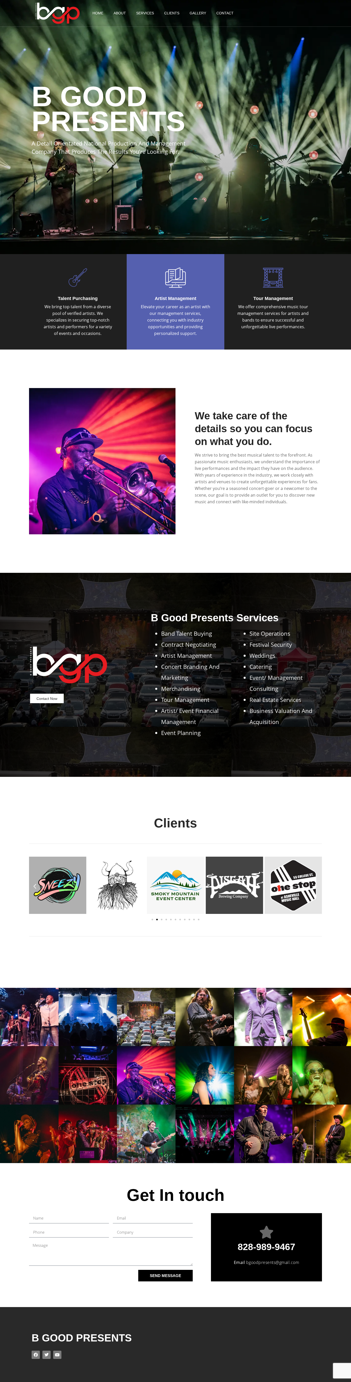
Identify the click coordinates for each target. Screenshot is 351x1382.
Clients (171, 13)
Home (98, 13)
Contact (225, 13)
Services (145, 13)
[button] (35, 886)
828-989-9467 (266, 1247)
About (120, 13)
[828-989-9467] (266, 1232)
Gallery (198, 13)
